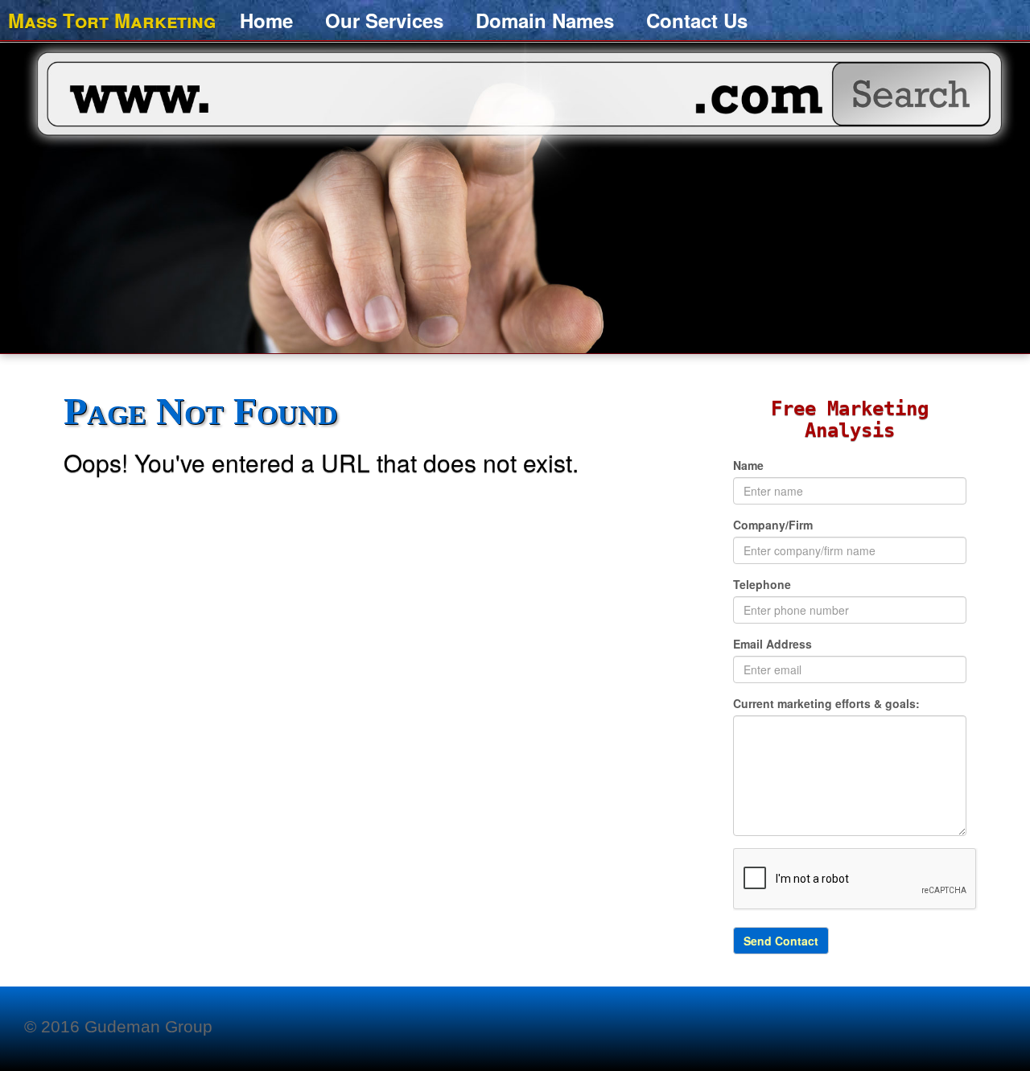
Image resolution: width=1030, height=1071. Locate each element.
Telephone (762, 584)
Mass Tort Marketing (112, 17)
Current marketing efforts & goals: (826, 703)
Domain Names (545, 20)
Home (266, 20)
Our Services (384, 20)
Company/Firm (773, 525)
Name (748, 465)
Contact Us (697, 20)
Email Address (772, 644)
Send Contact (781, 941)
